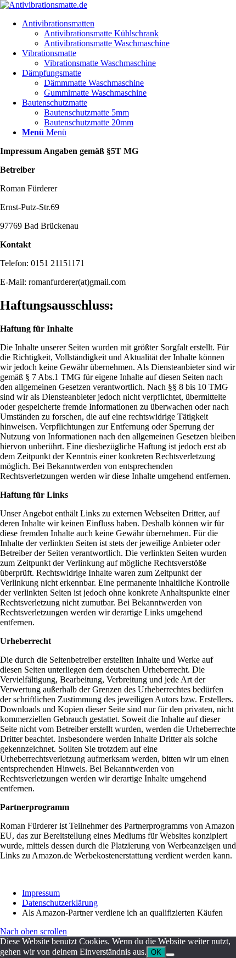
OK (156, 952)
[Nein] (170, 954)
